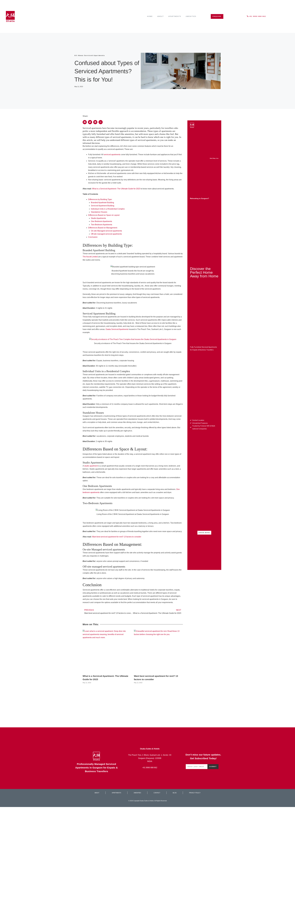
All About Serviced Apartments (89, 55)
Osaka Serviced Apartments (117, 329)
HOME (150, 16)
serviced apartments (112, 154)
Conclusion (92, 237)
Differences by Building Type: (100, 199)
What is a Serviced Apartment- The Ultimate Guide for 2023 (116, 189)
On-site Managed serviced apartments (106, 231)
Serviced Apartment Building (102, 206)
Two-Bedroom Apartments (101, 225)
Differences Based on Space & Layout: (104, 215)
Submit (213, 766)
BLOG (175, 793)
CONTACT (157, 793)
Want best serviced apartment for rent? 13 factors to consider (116, 537)
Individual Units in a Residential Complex (108, 209)
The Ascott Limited (90, 257)
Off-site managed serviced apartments (106, 234)
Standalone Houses (99, 212)
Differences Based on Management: (102, 228)
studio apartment (91, 466)
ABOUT (160, 16)
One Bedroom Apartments (101, 221)
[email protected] (149, 774)
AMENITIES (191, 16)
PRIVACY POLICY (195, 793)
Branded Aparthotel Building (102, 203)
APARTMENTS (174, 16)
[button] (85, 122)
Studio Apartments (98, 218)
